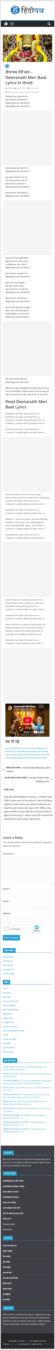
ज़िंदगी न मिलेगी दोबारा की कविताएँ (13, 1031)
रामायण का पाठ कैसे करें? (11, 1001)
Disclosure (7, 1229)
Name (6, 888)
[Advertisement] (27, 138)
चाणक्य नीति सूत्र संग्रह (10, 1010)
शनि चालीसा (6, 1267)
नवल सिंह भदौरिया (8, 974)
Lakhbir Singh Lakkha (32, 92)
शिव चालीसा (6, 1256)
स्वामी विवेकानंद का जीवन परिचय (13, 1181)
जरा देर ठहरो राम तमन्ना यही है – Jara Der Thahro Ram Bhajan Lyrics (27, 779)
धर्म (7, 66)
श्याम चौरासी (43, 758)
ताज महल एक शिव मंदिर (10, 1278)
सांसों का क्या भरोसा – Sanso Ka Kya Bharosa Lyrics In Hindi (29, 769)
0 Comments (33, 88)
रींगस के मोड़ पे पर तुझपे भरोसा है (15, 751)
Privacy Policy (9, 1224)
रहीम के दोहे (6, 997)
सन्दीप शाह (10, 88)
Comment (8, 853)
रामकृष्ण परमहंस (8, 957)
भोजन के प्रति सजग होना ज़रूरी (13, 1213)
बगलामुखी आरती (8, 1022)
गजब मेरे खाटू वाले (40, 748)
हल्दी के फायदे (7, 1289)
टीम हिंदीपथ (6, 1294)
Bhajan (9, 92)
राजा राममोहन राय (8, 969)
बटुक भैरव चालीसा (8, 1047)
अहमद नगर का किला (9, 1202)
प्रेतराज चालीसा (8, 1052)
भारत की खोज (7, 1272)
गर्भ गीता (5, 1035)
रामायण (5, 988)
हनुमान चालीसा (7, 1251)
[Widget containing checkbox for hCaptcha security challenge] (22, 929)
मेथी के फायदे (7, 1283)
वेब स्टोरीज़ (6, 1299)
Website (7, 913)
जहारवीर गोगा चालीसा (9, 1039)
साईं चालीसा (6, 1043)
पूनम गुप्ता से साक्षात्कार (10, 1026)
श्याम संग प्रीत (10, 754)
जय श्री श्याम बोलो (31, 758)
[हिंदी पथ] (6, 24)
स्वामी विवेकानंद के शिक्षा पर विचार (13, 1186)
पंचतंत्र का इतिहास (9, 1005)
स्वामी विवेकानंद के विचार (10, 1197)
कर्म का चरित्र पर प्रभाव (10, 1192)
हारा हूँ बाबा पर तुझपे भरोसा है (37, 751)
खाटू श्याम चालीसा (17, 758)
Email (6, 901)
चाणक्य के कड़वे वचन (10, 1245)
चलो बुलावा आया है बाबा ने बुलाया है (28, 754)
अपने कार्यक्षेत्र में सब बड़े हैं (11, 1208)
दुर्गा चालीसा (6, 1262)
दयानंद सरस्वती (8, 965)
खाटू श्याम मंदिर (12, 748)
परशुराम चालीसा (8, 1018)
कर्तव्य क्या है (7, 1218)
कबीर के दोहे (7, 993)
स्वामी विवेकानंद (8, 961)
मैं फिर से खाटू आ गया (25, 748)
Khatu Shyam (18, 92)
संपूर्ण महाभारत (7, 1014)
